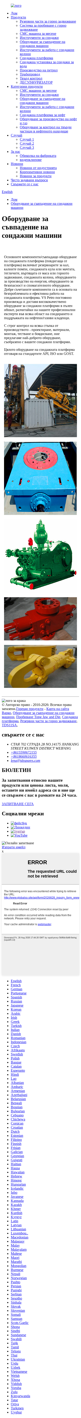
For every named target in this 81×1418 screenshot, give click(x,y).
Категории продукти (27, 86)
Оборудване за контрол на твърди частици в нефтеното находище (46, 129)
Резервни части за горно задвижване (48, 21)
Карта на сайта (57, 709)
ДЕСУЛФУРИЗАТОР (36, 82)
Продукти (18, 17)
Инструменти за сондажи (39, 38)
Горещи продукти (29, 709)
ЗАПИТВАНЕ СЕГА (18, 804)
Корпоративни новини (37, 172)
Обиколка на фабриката (38, 156)
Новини (17, 164)
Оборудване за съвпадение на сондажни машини (42, 44)
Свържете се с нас (24, 184)
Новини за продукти (36, 176)
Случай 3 (27, 147)
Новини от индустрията (38, 168)
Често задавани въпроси (29, 180)
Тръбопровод (30, 74)
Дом (14, 13)
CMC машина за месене (38, 33)
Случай (16, 135)
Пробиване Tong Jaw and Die (38, 717)
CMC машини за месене (38, 90)
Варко (6, 713)
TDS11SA (9, 725)
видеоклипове (31, 160)
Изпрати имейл (13, 847)
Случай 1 (27, 139)
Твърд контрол (31, 78)
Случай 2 (27, 143)
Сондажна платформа (36, 58)
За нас (15, 151)
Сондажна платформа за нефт (42, 115)
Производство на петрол (39, 70)
